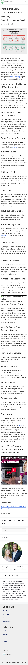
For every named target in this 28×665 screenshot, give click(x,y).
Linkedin (5, 641)
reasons (3, 235)
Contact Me (6, 614)
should (20, 425)
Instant (18, 156)
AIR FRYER (6, 513)
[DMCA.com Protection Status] (7, 654)
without (14, 147)
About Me (5, 611)
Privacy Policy (7, 621)
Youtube (5, 645)
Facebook (5, 631)
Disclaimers (6, 618)
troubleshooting (15, 77)
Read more (23, 569)
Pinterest (5, 634)
